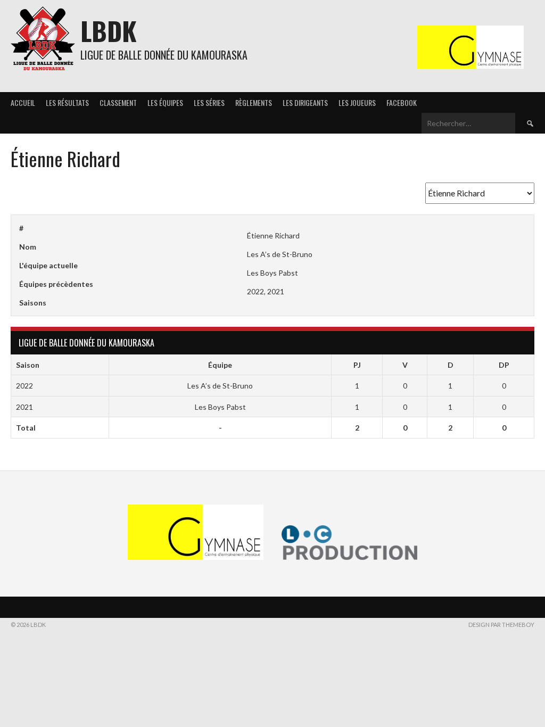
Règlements (253, 102)
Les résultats (67, 102)
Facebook (401, 102)
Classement (118, 102)
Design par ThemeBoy (501, 624)
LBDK (108, 30)
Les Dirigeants (305, 102)
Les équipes (165, 102)
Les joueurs (357, 102)
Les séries (209, 102)
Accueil (23, 102)
